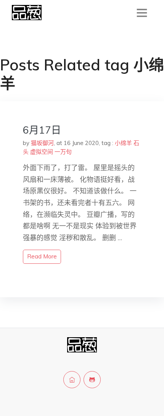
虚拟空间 (41, 151)
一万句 (63, 151)
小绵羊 (123, 143)
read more (42, 256)
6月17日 (42, 130)
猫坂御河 (42, 143)
